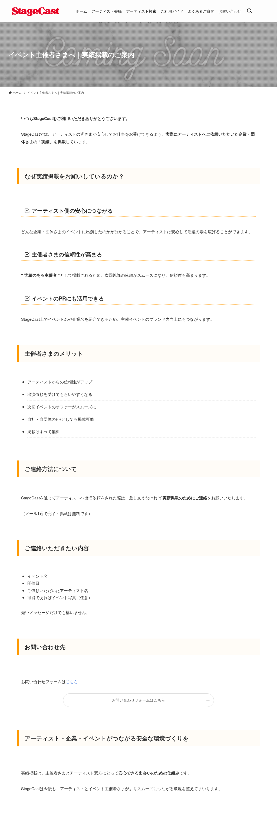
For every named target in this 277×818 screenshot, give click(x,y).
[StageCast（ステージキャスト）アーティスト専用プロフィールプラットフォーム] (36, 11)
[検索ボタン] (249, 11)
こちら (72, 681)
